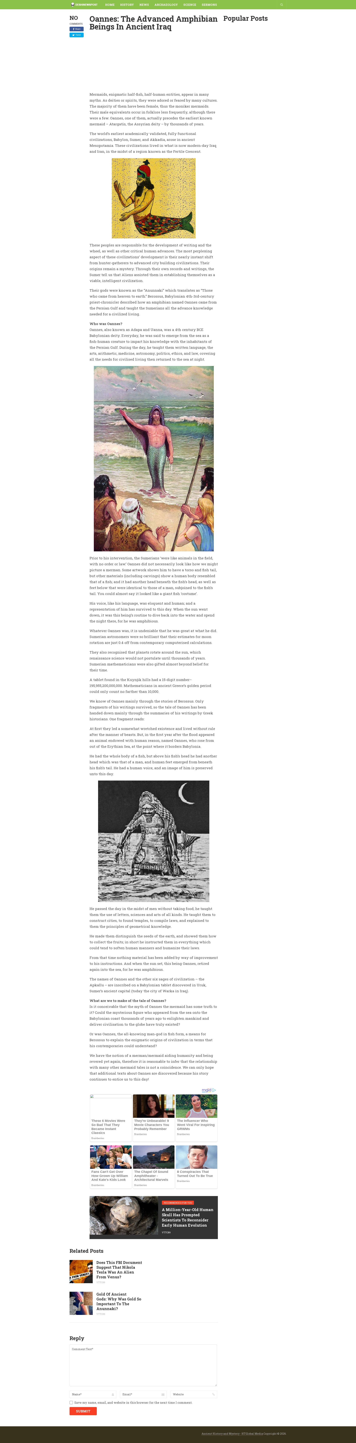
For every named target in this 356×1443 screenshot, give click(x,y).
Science (189, 4)
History (127, 4)
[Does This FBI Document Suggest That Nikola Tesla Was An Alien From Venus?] (81, 1271)
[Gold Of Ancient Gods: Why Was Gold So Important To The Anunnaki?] (81, 1303)
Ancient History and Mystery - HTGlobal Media (232, 1433)
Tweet (78, 35)
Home (110, 4)
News (144, 4)
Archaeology (166, 4)
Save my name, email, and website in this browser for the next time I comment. (133, 1402)
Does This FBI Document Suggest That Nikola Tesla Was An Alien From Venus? (119, 1269)
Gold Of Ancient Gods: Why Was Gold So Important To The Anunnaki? (118, 1301)
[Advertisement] (154, 64)
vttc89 (166, 1232)
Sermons (209, 4)
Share (77, 29)
